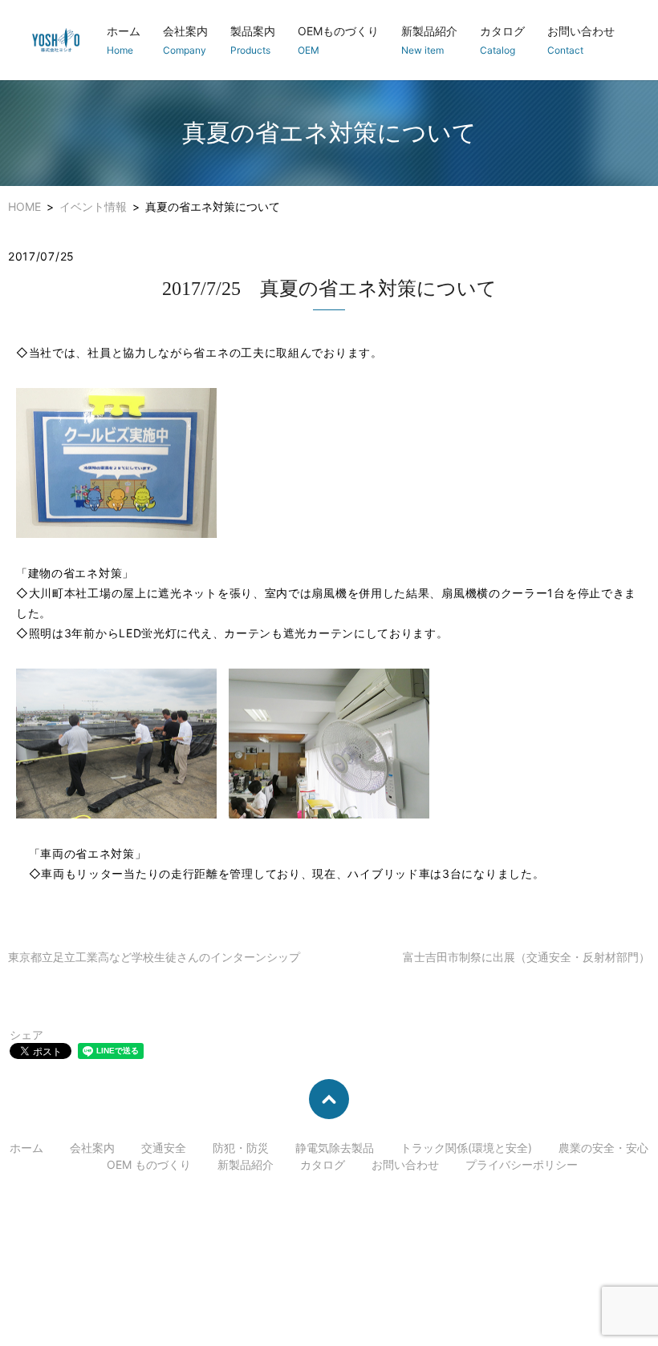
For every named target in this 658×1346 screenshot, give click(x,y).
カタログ (502, 40)
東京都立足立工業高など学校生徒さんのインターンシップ (154, 957)
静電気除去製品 (334, 1147)
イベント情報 (93, 206)
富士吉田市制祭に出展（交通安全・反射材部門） (526, 957)
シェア (26, 1034)
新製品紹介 (429, 40)
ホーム (123, 40)
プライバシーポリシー (521, 1164)
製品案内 (252, 40)
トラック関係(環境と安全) (466, 1147)
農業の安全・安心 (603, 1147)
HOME (24, 206)
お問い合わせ (581, 40)
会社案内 (185, 40)
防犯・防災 (241, 1147)
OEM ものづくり (149, 1164)
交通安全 (163, 1147)
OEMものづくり (338, 40)
